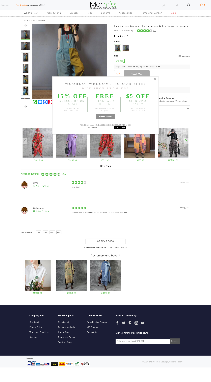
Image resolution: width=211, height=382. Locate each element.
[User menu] (163, 5)
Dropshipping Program (97, 322)
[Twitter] (123, 323)
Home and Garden (151, 12)
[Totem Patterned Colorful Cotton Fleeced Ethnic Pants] (139, 158)
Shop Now (105, 117)
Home (23, 20)
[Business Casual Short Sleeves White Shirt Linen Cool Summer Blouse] (38, 290)
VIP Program (92, 327)
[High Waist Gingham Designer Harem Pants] (173, 158)
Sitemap (33, 337)
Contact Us (92, 332)
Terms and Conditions (39, 332)
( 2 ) (154, 31)
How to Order (64, 332)
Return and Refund (67, 337)
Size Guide (186, 56)
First (38, 232)
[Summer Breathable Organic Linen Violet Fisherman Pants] (71, 158)
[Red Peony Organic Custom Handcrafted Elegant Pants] (38, 158)
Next (52, 232)
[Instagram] (136, 323)
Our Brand (34, 322)
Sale (173, 12)
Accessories (125, 12)
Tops (89, 12)
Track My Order (65, 342)
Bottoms (105, 12)
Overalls (41, 20)
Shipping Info (64, 322)
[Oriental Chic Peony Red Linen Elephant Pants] (105, 158)
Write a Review (105, 241)
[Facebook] (117, 323)
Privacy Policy (35, 327)
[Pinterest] (130, 323)
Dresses (74, 12)
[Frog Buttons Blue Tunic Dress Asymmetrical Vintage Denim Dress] (105, 290)
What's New (31, 12)
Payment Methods (66, 327)
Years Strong (53, 12)
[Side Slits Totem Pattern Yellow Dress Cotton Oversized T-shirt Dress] (71, 290)
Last (59, 232)
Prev (45, 232)
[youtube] (142, 323)
